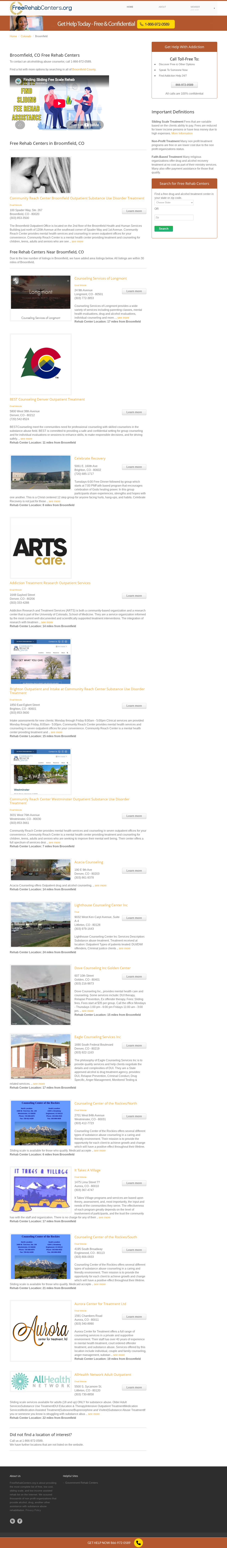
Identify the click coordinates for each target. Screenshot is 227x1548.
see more (77, 241)
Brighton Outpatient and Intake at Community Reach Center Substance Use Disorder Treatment (77, 691)
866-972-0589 (184, 84)
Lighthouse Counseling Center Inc (101, 905)
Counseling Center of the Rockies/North (105, 1103)
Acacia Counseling (88, 862)
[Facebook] (20, 1521)
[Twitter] (12, 1521)
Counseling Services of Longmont (100, 278)
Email (12, 205)
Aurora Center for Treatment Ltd (100, 1304)
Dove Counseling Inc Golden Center (102, 968)
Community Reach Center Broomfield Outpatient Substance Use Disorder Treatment (77, 198)
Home (13, 36)
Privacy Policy (33, 1510)
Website (18, 205)
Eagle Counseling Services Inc (97, 1037)
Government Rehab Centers (81, 1482)
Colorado (26, 36)
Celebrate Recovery (90, 458)
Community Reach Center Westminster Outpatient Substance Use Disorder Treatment (69, 801)
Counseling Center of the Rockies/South (105, 1237)
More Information (182, 133)
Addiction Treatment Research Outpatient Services (50, 583)
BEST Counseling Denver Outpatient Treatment (47, 399)
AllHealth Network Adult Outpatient (102, 1375)
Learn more (134, 211)
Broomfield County (83, 69)
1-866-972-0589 (81, 61)
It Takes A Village (87, 1170)
